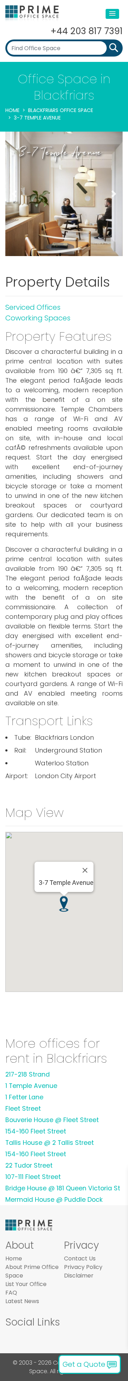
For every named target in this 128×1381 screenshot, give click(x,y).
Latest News (22, 1301)
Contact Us (80, 1258)
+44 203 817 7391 (86, 31)
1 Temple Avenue (31, 1086)
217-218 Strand (27, 1074)
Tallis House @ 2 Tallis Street (49, 1142)
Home (12, 110)
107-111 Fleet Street (33, 1177)
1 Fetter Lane (24, 1097)
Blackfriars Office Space (60, 110)
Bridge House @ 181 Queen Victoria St (62, 1188)
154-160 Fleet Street (35, 1131)
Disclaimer (79, 1275)
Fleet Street (23, 1108)
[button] (112, 14)
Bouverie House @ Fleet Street (52, 1120)
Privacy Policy (83, 1267)
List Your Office (26, 1284)
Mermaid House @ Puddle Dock (54, 1199)
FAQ (11, 1293)
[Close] (85, 870)
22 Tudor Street (29, 1165)
